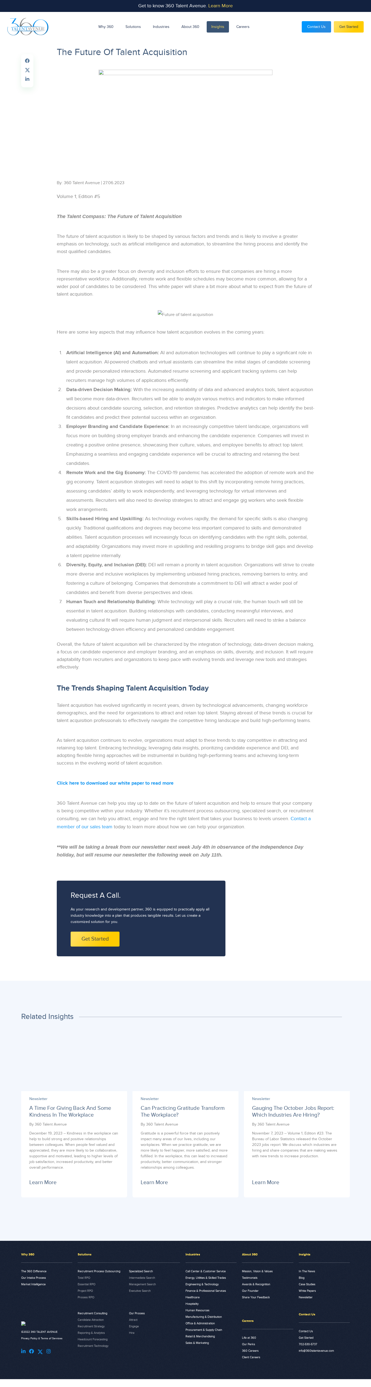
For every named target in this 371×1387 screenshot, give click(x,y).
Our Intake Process (33, 1278)
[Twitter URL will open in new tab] (40, 1351)
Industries (161, 26)
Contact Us (316, 26)
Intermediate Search (142, 1278)
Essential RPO (86, 1284)
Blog (301, 1278)
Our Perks (248, 1344)
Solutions (133, 26)
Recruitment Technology (93, 1346)
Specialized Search (141, 1271)
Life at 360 (249, 1338)
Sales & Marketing (197, 1343)
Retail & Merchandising (200, 1336)
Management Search (142, 1284)
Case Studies (307, 1284)
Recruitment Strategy (91, 1326)
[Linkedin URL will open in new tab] (23, 1351)
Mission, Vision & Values (257, 1271)
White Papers (307, 1291)
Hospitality (192, 1304)
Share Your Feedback (256, 1297)
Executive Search (140, 1291)
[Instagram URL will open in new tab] (48, 1351)
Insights (217, 26)
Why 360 (106, 26)
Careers (243, 26)
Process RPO (86, 1297)
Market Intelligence (33, 1284)
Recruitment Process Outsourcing (99, 1271)
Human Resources (197, 1310)
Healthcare (193, 1297)
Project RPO (85, 1291)
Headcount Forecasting (93, 1339)
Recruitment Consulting (92, 1313)
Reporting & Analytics (91, 1333)
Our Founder (250, 1291)
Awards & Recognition (256, 1284)
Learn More (220, 6)
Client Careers (251, 1357)
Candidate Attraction (91, 1320)
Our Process (137, 1313)
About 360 (190, 26)
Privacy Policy (29, 1338)
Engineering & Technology (202, 1284)
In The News (307, 1271)
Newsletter (306, 1297)
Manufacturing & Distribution (204, 1317)
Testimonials (249, 1278)
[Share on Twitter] (27, 69)
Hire (131, 1333)
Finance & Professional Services (206, 1291)
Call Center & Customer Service (206, 1271)
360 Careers (250, 1351)
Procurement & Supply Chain (204, 1330)
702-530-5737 (308, 1344)
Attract (133, 1320)
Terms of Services (51, 1338)
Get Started (348, 26)
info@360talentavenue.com (316, 1351)
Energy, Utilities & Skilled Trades (206, 1278)
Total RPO (84, 1278)
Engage (134, 1326)
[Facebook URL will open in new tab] (31, 1351)
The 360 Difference (33, 1271)
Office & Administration (200, 1323)
